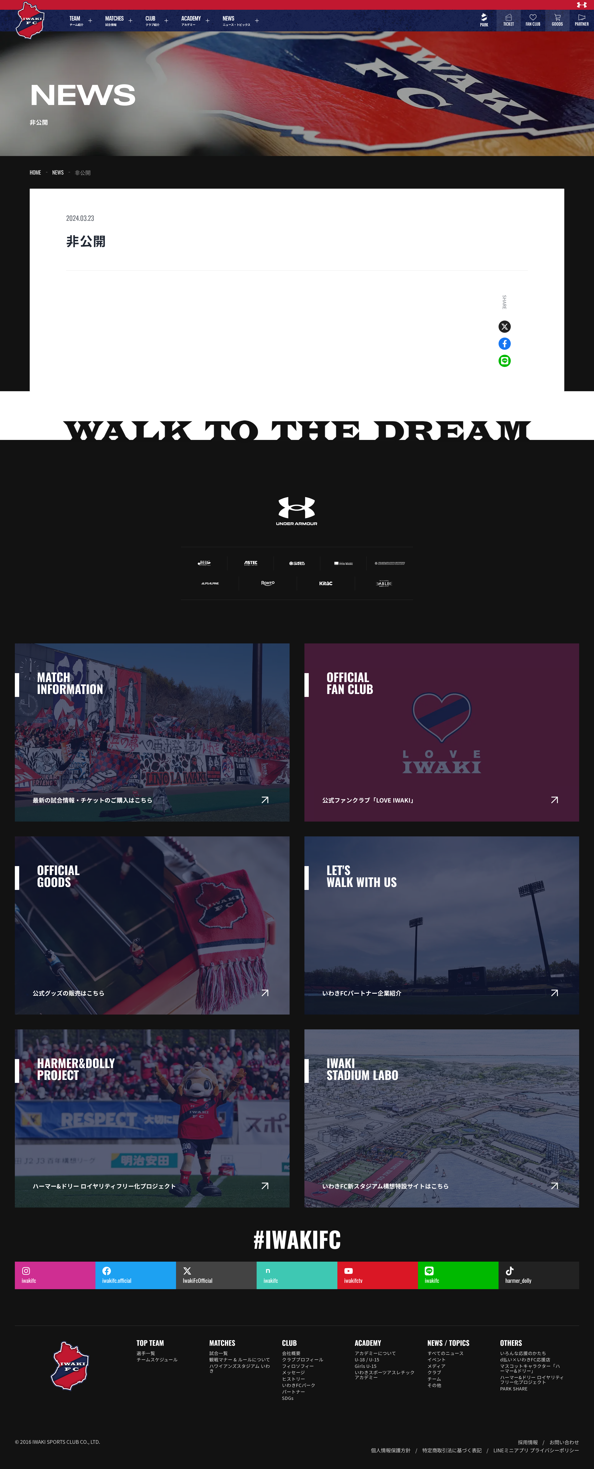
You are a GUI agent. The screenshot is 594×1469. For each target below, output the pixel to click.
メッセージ (293, 1372)
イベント (436, 1359)
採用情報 (528, 1442)
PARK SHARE (514, 1388)
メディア (436, 1366)
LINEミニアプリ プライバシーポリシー (536, 1450)
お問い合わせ (564, 1442)
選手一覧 (146, 1353)
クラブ (434, 1372)
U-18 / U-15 (367, 1359)
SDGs (287, 1398)
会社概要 (291, 1353)
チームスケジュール (157, 1359)
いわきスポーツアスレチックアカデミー (385, 1374)
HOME (35, 172)
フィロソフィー (298, 1366)
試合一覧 (218, 1353)
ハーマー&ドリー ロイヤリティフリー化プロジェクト (532, 1379)
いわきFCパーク (298, 1385)
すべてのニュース (445, 1353)
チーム (434, 1378)
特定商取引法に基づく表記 (452, 1450)
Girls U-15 (366, 1366)
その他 (434, 1385)
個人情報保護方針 (391, 1450)
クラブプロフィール (302, 1359)
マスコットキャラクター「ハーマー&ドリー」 (530, 1368)
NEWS (58, 172)
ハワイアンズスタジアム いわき (239, 1368)
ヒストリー (293, 1378)
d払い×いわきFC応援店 (525, 1359)
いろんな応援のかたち (523, 1353)
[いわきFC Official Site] (70, 1366)
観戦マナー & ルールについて (239, 1359)
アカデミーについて (375, 1353)
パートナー (293, 1391)
